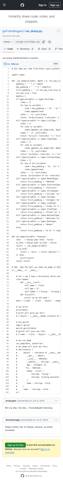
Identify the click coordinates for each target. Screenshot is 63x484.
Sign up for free (15, 445)
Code (10, 48)
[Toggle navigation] (4, 5)
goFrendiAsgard (12, 31)
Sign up (54, 5)
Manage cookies (36, 468)
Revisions (26, 48)
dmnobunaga (13, 419)
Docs (55, 466)
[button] (43, 42)
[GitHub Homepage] (22, 476)
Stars (45, 48)
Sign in (42, 5)
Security (26, 466)
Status (35, 466)
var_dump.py (33, 31)
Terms (8, 466)
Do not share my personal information (31, 471)
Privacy (17, 466)
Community (45, 466)
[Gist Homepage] (22, 5)
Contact (23, 468)
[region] (31, 230)
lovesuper (11, 400)
